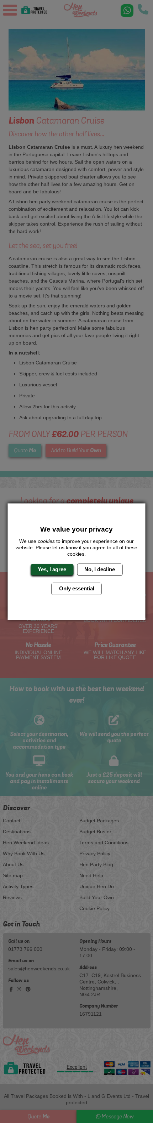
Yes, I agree (52, 569)
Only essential (76, 589)
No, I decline (99, 569)
